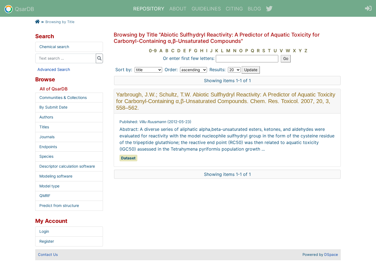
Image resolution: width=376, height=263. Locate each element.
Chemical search (54, 47)
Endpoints (48, 147)
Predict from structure (59, 205)
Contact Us (48, 254)
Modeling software (55, 176)
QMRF (44, 195)
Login (44, 231)
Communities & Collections (63, 97)
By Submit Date (53, 107)
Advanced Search (53, 69)
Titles (44, 127)
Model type (49, 186)
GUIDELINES (206, 9)
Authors (46, 117)
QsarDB (24, 9)
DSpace (331, 254)
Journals (47, 137)
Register (46, 241)
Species (46, 156)
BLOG (254, 9)
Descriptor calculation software (67, 166)
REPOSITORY (148, 9)
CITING (234, 9)
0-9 (153, 50)
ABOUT (178, 9)
